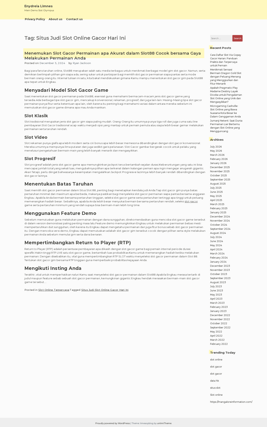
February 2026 (219, 159)
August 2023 (218, 282)
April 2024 (216, 249)
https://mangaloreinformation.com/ (231, 401)
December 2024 (220, 216)
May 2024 (216, 245)
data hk (214, 380)
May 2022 (216, 331)
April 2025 (216, 200)
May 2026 (216, 150)
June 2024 (216, 241)
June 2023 (216, 290)
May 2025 (216, 196)
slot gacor (191, 201)
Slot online (216, 394)
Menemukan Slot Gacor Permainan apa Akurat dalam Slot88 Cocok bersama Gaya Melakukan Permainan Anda (112, 55)
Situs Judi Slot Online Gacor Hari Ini (104, 289)
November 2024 (220, 220)
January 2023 (218, 311)
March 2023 (217, 302)
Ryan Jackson (82, 63)
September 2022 (220, 327)
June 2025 (216, 191)
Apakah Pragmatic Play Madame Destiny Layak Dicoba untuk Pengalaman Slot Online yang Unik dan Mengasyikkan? (226, 94)
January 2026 (218, 163)
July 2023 (216, 286)
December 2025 (220, 167)
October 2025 (218, 175)
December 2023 (220, 265)
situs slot (215, 387)
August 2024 (218, 233)
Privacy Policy (35, 19)
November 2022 (220, 319)
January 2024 (218, 261)
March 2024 (217, 253)
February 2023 (219, 306)
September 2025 (220, 179)
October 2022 (218, 323)
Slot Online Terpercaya (53, 289)
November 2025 (220, 171)
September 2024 (220, 228)
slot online (216, 359)
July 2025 (216, 187)
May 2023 (216, 294)
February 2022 (219, 343)
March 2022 (217, 339)
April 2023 (216, 298)
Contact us (74, 19)
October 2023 (218, 274)
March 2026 (217, 154)
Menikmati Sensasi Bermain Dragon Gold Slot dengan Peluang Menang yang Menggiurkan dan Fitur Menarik (225, 76)
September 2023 (220, 278)
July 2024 (216, 237)
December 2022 (220, 315)
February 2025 (219, 208)
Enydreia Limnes (38, 6)
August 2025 (218, 183)
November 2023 (220, 269)
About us (55, 19)
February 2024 (219, 257)
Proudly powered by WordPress (112, 423)
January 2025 (218, 212)
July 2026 (216, 146)
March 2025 (217, 204)
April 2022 (216, 335)
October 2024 (218, 224)
